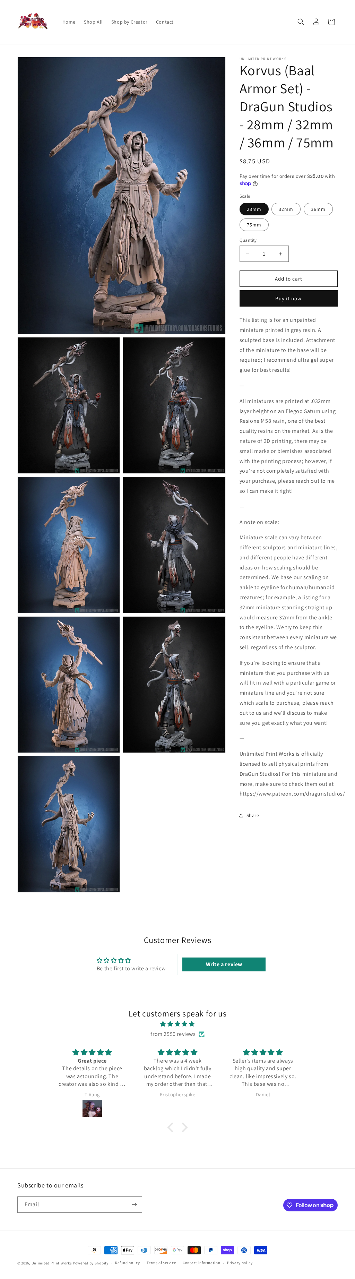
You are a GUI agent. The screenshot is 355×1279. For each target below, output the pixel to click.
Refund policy (127, 1262)
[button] (301, 21)
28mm (254, 209)
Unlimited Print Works (52, 1263)
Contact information (201, 1262)
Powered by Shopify (91, 1263)
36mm (318, 209)
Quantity (248, 240)
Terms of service (161, 1262)
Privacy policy (240, 1262)
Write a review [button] (224, 964)
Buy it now (288, 298)
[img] (177, 1024)
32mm (286, 209)
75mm (254, 225)
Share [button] (252, 815)
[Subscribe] (134, 1204)
